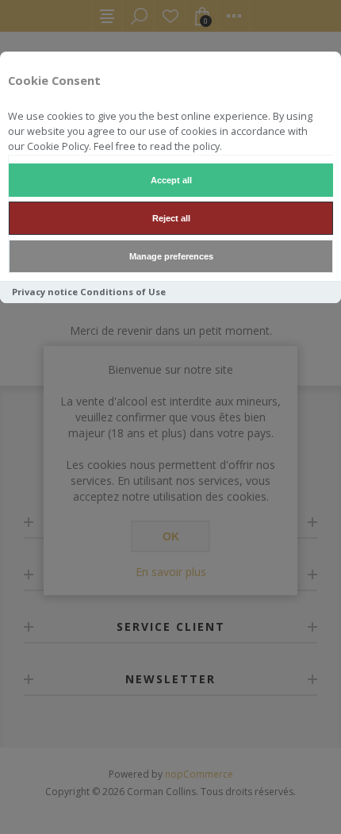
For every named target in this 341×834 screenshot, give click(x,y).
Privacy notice (45, 292)
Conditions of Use (123, 292)
